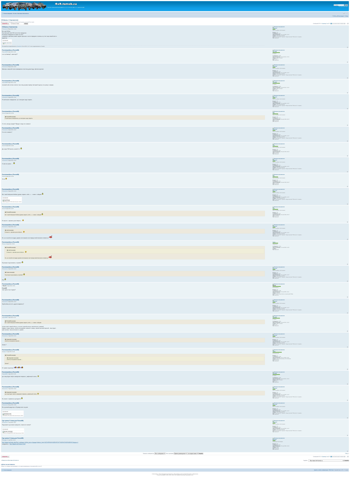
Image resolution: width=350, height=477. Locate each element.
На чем (15, 13)
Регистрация (341, 16)
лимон (4, 351)
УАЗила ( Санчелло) (9, 20)
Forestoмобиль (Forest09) (10, 50)
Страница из (325, 23)
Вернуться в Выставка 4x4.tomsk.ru (10, 460)
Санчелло (5, 28)
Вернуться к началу (347, 47)
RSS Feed (331, 470)
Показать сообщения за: (148, 453)
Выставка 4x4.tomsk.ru (23, 13)
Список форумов (8, 13)
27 (347, 23)
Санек (4, 243)
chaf (4, 113)
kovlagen (5, 440)
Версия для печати (344, 13)
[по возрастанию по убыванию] (195, 453)
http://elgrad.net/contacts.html (17, 444)
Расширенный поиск (343, 6)
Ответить (3, 23)
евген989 (5, 51)
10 (344, 23)
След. (346, 453)
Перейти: (305, 460)
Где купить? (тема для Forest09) (12, 420)
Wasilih (4, 285)
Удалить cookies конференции (321, 470)
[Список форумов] (24, 10)
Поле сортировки (170, 453)
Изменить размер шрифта (346, 13)
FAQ (335, 16)
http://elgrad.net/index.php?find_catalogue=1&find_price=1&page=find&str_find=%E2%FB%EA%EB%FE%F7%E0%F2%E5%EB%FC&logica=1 (40, 442)
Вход (347, 16)
